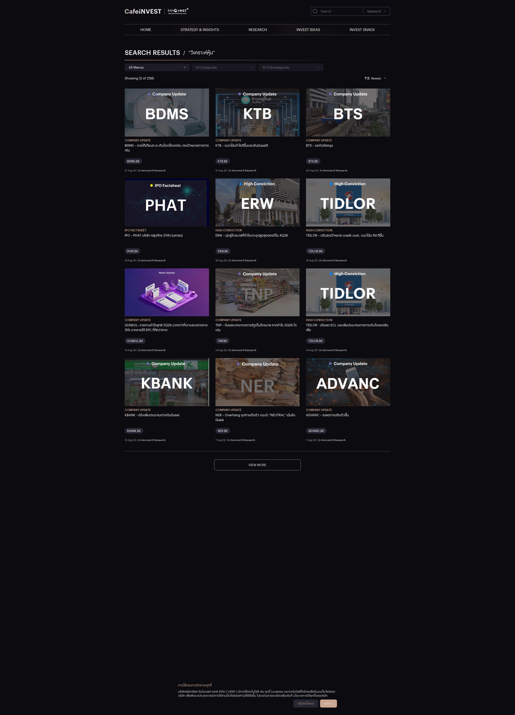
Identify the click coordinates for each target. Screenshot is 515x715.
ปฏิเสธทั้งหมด (305, 703)
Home (145, 29)
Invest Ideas (308, 29)
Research (258, 29)
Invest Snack (362, 29)
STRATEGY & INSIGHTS (200, 29)
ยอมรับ (328, 703)
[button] (167, 155)
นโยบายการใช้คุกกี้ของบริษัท (310, 695)
